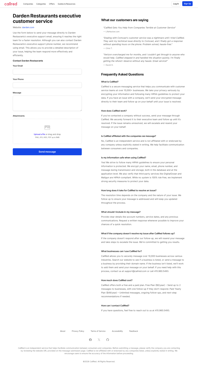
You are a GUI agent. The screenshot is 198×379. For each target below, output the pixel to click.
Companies (28, 4)
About (62, 331)
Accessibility (117, 331)
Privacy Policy (78, 331)
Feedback (133, 331)
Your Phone (18, 79)
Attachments (19, 116)
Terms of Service (98, 331)
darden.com (28, 27)
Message (17, 92)
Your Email (18, 66)
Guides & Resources (66, 4)
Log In (176, 4)
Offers (52, 4)
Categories (41, 4)
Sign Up (187, 3)
